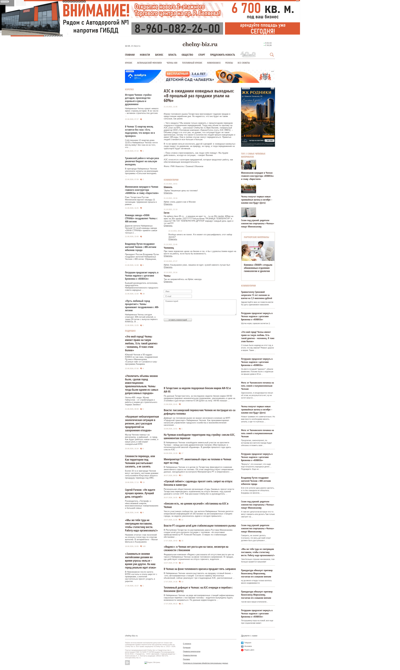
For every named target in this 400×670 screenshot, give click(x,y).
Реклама (186, 659)
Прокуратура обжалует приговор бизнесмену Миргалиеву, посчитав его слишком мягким (256, 573)
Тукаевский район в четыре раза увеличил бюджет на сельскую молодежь (142, 161)
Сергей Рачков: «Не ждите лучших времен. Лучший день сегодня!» (140, 493)
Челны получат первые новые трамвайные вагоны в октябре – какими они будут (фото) (256, 199)
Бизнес (159, 54)
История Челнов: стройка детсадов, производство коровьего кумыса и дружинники (138, 99)
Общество (187, 54)
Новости (145, 54)
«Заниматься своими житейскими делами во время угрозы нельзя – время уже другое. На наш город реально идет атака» (140, 560)
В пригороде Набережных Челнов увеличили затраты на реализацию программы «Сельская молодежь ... (141, 172)
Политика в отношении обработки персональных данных (205, 663)
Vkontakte (248, 646)
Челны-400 (172, 62)
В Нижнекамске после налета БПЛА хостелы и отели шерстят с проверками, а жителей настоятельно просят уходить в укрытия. (141, 576)
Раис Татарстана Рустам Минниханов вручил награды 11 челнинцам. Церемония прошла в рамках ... (141, 201)
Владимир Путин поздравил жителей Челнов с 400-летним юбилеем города (140, 247)
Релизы (229, 62)
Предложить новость (222, 54)
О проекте (187, 644)
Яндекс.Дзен (249, 650)
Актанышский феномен (149, 62)
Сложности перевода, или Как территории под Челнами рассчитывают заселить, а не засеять (140, 461)
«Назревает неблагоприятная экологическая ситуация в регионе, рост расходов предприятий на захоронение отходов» (142, 423)
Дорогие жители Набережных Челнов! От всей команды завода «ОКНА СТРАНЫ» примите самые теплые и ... (141, 229)
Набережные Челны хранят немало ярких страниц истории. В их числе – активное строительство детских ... (141, 112)
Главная (130, 54)
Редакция (186, 647)
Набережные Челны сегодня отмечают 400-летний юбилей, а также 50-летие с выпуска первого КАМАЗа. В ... (141, 318)
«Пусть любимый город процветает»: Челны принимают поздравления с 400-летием (142, 305)
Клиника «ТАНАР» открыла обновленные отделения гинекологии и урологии (258, 268)
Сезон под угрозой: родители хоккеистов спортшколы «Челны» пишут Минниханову (257, 223)
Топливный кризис (192, 62)
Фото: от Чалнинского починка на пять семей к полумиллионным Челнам (257, 385)
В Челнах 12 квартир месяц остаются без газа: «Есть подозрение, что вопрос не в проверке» (140, 131)
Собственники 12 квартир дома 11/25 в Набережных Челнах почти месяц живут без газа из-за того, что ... (141, 143)
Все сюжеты (244, 62)
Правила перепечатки (191, 651)
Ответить (168, 193)
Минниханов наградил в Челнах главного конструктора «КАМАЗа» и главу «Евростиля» (142, 190)
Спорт (201, 54)
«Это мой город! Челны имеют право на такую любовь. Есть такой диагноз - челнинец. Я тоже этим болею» (141, 343)
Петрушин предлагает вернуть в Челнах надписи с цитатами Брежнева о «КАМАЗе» (141, 275)
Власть (172, 54)
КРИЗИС (128, 62)
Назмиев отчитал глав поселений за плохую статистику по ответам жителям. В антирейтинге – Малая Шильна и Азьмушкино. (141, 538)
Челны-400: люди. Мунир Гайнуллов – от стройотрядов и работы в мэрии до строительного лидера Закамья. (141, 401)
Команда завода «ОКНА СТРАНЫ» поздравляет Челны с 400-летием (141, 218)
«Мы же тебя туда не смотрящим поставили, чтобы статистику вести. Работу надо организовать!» (141, 525)
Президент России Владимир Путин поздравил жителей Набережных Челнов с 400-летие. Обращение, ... (142, 258)
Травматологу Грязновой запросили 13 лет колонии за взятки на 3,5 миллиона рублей (256, 295)
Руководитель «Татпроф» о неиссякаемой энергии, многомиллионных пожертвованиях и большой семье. (141, 504)
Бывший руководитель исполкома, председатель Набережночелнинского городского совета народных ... (141, 286)
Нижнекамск (214, 62)
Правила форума (190, 655)
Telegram (247, 643)
